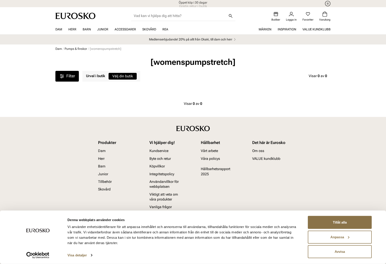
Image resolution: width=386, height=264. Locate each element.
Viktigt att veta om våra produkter (163, 196)
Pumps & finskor (76, 49)
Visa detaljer (77, 255)
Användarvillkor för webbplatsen (164, 184)
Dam (58, 29)
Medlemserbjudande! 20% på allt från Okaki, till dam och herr (190, 39)
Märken (265, 29)
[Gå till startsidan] (75, 16)
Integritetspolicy (161, 174)
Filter (70, 76)
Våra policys (210, 158)
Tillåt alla (340, 222)
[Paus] (327, 3)
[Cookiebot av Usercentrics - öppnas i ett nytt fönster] (37, 255)
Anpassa (337, 237)
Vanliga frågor (160, 207)
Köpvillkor (157, 166)
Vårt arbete (209, 151)
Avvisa (340, 251)
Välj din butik (122, 76)
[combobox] (180, 15)
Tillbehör (105, 182)
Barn (87, 29)
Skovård (149, 29)
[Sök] (230, 16)
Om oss (258, 151)
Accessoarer (125, 29)
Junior (102, 29)
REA (165, 29)
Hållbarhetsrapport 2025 (215, 171)
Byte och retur (160, 158)
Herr (72, 29)
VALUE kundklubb (316, 29)
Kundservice (158, 151)
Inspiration (287, 29)
